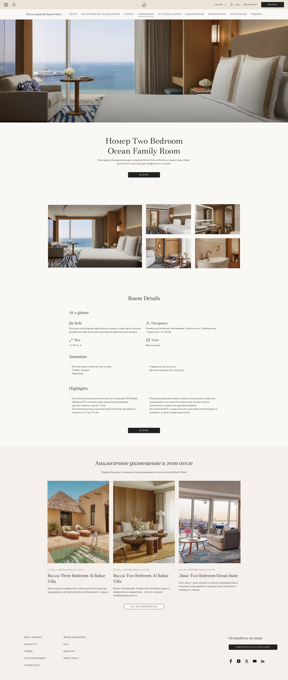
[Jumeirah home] (144, 4)
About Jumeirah (33, 637)
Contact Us (30, 644)
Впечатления (238, 14)
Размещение (146, 14)
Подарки (256, 14)
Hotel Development (35, 658)
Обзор (73, 14)
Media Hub (68, 651)
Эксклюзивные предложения (100, 14)
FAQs (65, 644)
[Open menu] (6, 5)
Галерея (129, 14)
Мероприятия (217, 14)
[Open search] (14, 5)
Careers (28, 651)
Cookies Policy (32, 665)
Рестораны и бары (169, 14)
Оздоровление (194, 14)
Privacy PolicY (71, 658)
